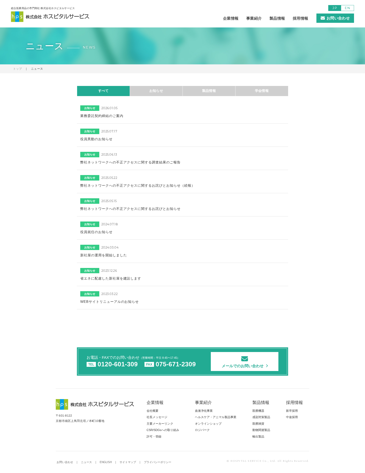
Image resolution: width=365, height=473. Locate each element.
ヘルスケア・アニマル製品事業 (215, 417)
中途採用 (292, 417)
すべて (103, 90)
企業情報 (230, 18)
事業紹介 (254, 18)
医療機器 (258, 410)
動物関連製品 (261, 430)
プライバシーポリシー (157, 462)
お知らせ (156, 90)
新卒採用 (292, 410)
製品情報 (277, 18)
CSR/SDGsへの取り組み (163, 430)
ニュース (86, 462)
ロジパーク (202, 430)
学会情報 (262, 90)
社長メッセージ (157, 417)
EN (347, 8)
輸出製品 (258, 436)
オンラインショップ (208, 423)
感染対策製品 (261, 417)
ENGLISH (106, 462)
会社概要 (152, 410)
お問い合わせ (65, 462)
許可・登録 (154, 436)
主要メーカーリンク (160, 423)
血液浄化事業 (204, 410)
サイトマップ (128, 462)
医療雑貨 (258, 423)
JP (334, 8)
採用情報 (300, 18)
